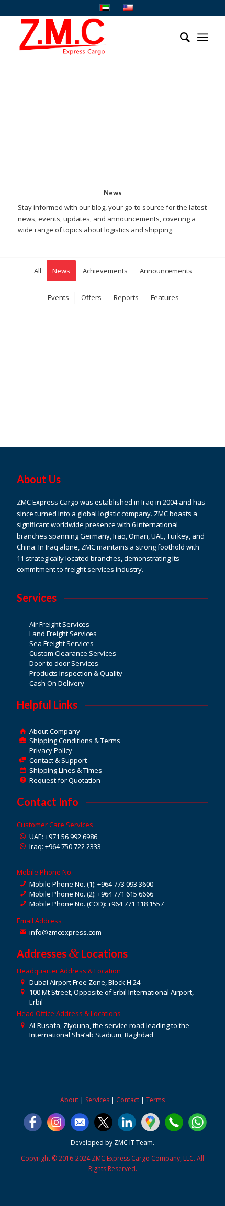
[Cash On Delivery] (23, 683)
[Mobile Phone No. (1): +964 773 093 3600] (23, 884)
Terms (155, 1099)
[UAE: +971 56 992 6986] (23, 837)
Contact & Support (58, 760)
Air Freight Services (59, 624)
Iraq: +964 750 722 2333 (65, 846)
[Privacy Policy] (23, 751)
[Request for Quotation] (23, 780)
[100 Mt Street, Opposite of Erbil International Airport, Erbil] (23, 992)
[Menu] (202, 37)
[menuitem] (180, 37)
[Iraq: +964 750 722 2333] (23, 847)
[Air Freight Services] (23, 624)
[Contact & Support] (23, 761)
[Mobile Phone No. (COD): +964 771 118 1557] (23, 904)
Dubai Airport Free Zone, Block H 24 (84, 982)
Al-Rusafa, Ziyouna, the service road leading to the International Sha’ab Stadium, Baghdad (109, 1030)
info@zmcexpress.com (65, 932)
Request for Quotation (64, 780)
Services (97, 1099)
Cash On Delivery (56, 683)
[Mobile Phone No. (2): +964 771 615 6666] (23, 894)
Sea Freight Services (61, 643)
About (69, 1099)
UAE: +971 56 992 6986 (63, 836)
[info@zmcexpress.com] (23, 932)
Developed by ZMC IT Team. (112, 1142)
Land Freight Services (63, 633)
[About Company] (23, 731)
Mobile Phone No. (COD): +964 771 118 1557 (96, 904)
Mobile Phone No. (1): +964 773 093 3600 (91, 884)
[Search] (180, 37)
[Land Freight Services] (23, 634)
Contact (127, 1099)
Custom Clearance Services (72, 653)
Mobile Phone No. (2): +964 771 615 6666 (91, 894)
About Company (54, 731)
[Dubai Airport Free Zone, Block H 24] (23, 982)
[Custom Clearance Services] (23, 654)
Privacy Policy (50, 750)
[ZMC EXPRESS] (93, 37)
